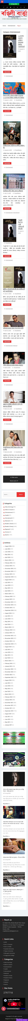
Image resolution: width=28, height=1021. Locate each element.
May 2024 (7, 621)
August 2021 (8, 713)
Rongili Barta (8, 58)
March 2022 (8, 694)
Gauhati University (9, 948)
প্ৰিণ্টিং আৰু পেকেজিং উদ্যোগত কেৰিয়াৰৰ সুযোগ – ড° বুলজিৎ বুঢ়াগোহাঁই (13, 890)
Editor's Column (9, 509)
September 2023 (9, 644)
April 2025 (7, 591)
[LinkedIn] (17, 7)
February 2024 (8, 630)
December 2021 (9, 702)
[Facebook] (3, 7)
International (16, 212)
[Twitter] (7, 7)
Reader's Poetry (9, 526)
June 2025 (7, 585)
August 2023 (8, 646)
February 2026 (8, 563)
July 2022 (7, 683)
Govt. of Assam (8, 944)
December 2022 (9, 669)
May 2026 (7, 554)
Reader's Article (9, 523)
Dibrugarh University (9, 953)
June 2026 (7, 551)
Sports (6, 535)
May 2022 (7, 688)
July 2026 (7, 549)
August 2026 (8, 546)
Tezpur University (8, 951)
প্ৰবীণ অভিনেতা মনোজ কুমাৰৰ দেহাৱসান (13, 365)
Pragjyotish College (9, 955)
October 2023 (8, 641)
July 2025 (7, 582)
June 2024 (7, 618)
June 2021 (7, 719)
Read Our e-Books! (22, 1020)
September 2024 (9, 610)
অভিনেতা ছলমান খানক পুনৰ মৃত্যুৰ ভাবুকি (13, 328)
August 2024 (8, 613)
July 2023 (7, 649)
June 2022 (7, 686)
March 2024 (8, 627)
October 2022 (8, 674)
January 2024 (8, 632)
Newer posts (13, 481)
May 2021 (7, 722)
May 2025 (7, 588)
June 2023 (7, 652)
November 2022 (9, 672)
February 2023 (8, 663)
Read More (6, 803)
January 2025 (8, 599)
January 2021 (8, 725)
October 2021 (8, 708)
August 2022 (8, 680)
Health (6, 515)
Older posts (15, 477)
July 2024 (7, 616)
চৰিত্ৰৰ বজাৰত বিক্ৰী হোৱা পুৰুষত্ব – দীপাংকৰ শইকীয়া (14, 857)
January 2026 (8, 565)
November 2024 (9, 605)
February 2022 (8, 697)
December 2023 (9, 635)
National (15, 345)
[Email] (24, 7)
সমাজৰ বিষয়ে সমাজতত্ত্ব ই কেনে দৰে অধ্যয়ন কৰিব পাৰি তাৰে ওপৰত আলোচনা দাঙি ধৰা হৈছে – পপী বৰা (13, 822)
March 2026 (8, 560)
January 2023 (8, 666)
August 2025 (8, 579)
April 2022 (7, 691)
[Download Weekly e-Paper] (3, 1009)
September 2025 (9, 577)
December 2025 (9, 568)
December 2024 (9, 602)
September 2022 (9, 677)
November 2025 (9, 571)
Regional (7, 529)
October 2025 (8, 574)
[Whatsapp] (20, 7)
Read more (7, 71)
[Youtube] (10, 7)
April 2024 (7, 624)
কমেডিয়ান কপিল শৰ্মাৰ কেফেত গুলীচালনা (13, 191)
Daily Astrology (9, 507)
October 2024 (8, 607)
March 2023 (8, 660)
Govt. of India (7, 946)
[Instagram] (14, 7)
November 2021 (9, 705)
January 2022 (8, 699)
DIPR (5, 942)
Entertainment (9, 76)
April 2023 (7, 658)
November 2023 (9, 638)
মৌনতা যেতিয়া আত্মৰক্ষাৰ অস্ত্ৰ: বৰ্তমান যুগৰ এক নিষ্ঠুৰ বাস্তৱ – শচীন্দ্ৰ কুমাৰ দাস (13, 790)
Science (7, 532)
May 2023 (7, 655)
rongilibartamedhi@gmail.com (10, 931)
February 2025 (8, 596)
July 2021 (7, 716)
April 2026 (7, 557)
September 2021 (9, 711)
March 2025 (8, 593)
